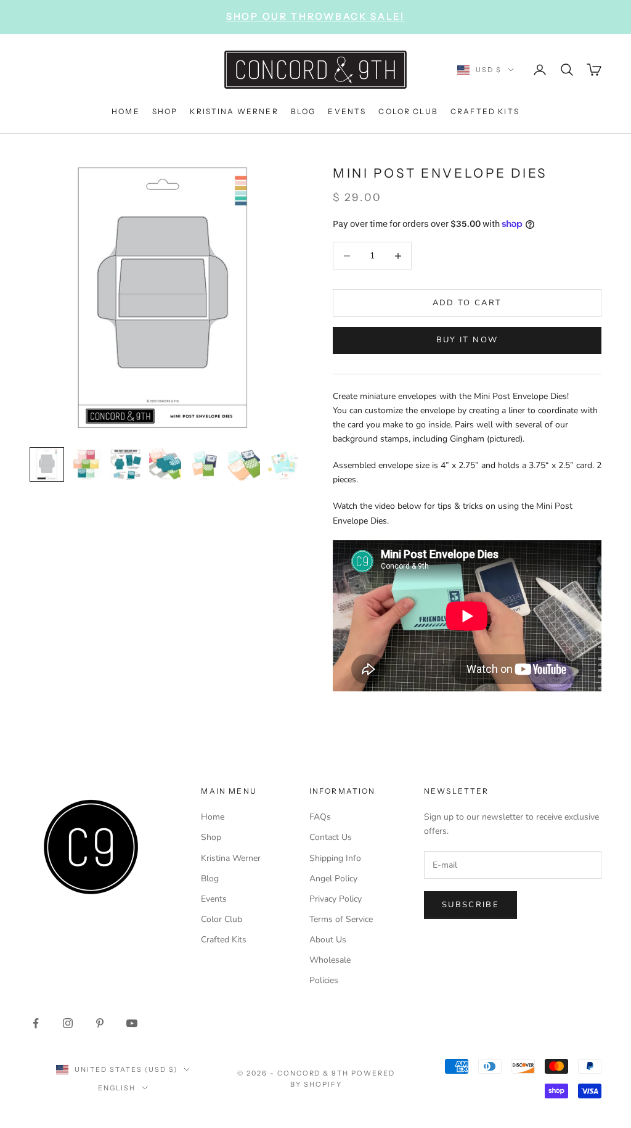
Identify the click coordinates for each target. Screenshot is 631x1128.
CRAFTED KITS (484, 111)
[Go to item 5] (204, 464)
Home (212, 817)
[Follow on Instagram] (68, 1023)
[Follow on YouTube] (132, 1023)
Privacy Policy (335, 899)
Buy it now (467, 339)
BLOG (303, 111)
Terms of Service (341, 919)
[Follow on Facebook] (36, 1023)
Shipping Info (335, 858)
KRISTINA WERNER (234, 111)
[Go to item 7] (283, 464)
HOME (126, 111)
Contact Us (330, 837)
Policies (323, 980)
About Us (327, 939)
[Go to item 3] (125, 464)
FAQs (320, 817)
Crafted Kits (223, 939)
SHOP (165, 111)
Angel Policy (333, 878)
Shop (211, 837)
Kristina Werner (231, 858)
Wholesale (330, 960)
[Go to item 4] (165, 464)
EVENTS (347, 111)
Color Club (221, 919)
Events (214, 899)
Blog (210, 878)
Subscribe (470, 904)
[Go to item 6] (244, 464)
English (117, 1088)
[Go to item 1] (47, 464)
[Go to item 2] (86, 464)
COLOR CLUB (408, 111)
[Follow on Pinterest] (100, 1023)
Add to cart (467, 302)
